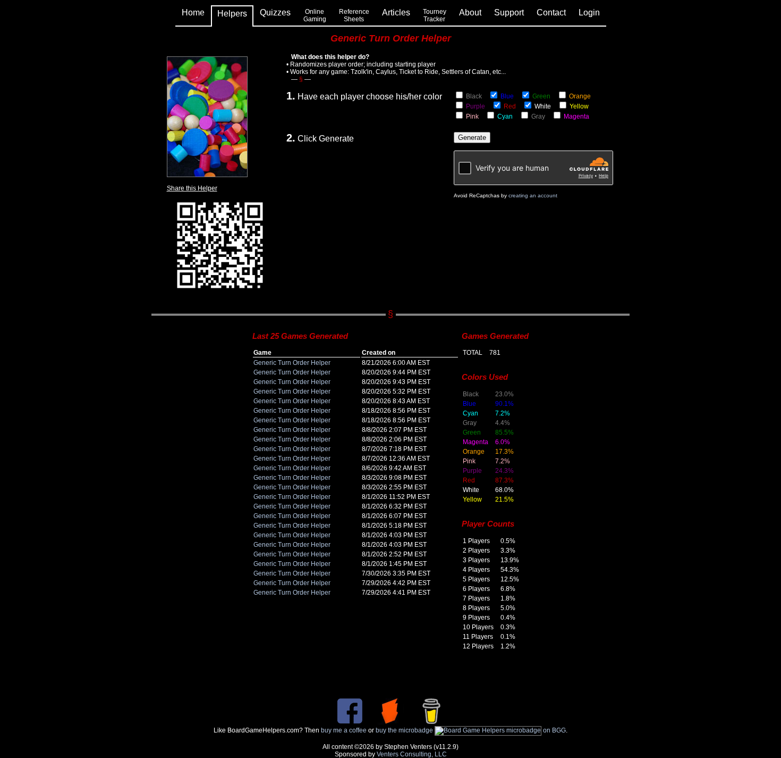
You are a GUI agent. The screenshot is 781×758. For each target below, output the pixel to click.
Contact (551, 12)
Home (193, 12)
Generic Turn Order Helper (291, 362)
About (470, 12)
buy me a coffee (344, 730)
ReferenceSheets (354, 15)
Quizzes (275, 12)
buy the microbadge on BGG (471, 730)
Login (589, 12)
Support (509, 12)
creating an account (532, 195)
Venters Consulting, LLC (412, 754)
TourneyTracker (434, 15)
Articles (396, 12)
